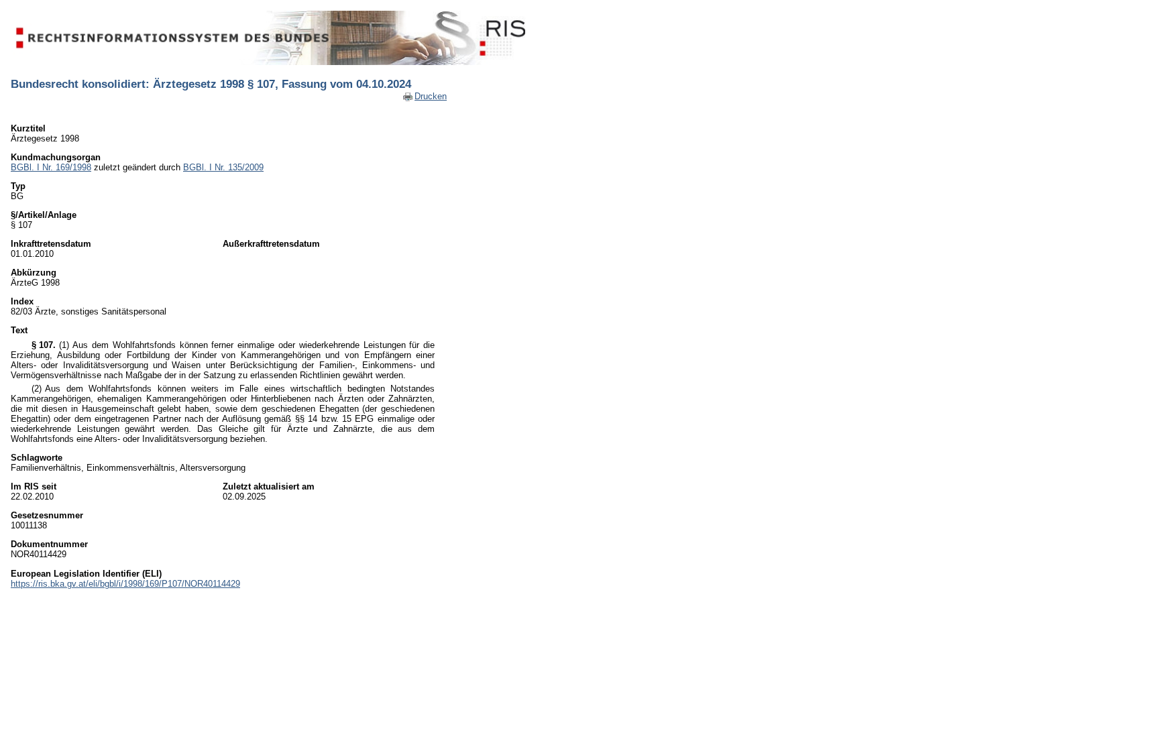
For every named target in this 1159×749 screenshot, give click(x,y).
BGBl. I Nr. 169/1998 (51, 167)
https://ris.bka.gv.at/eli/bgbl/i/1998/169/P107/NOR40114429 (125, 584)
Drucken (431, 96)
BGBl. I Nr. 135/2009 (223, 167)
